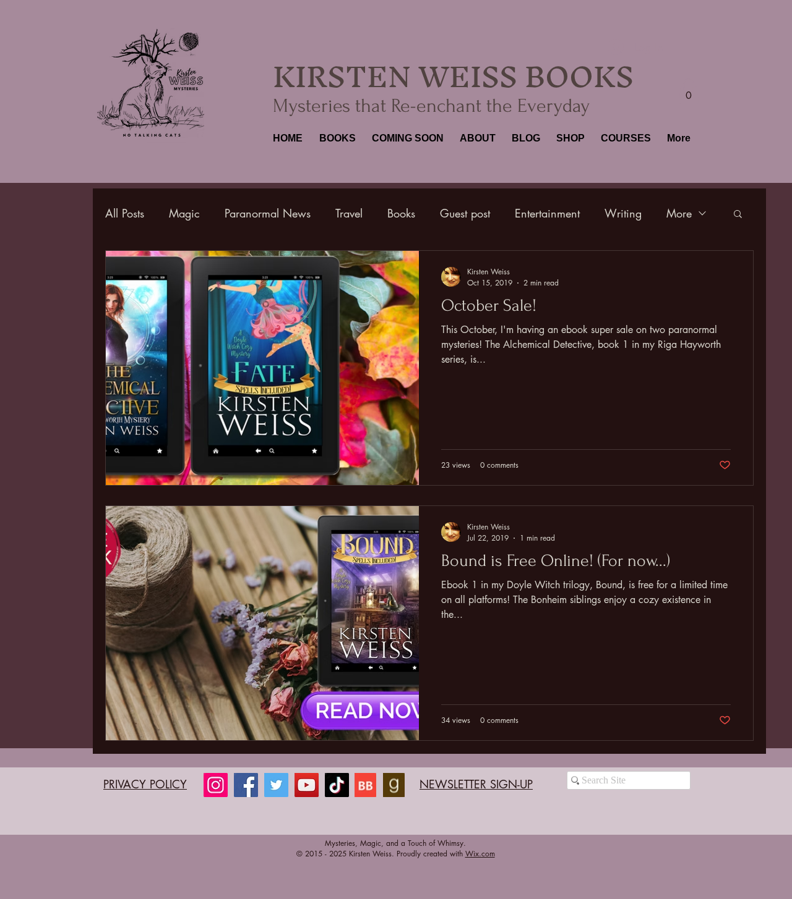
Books (401, 213)
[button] (336, 138)
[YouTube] (307, 785)
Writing (623, 213)
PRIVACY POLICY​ (145, 784)
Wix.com (480, 853)
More (679, 213)
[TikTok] (337, 785)
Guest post (465, 213)
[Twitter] (276, 785)
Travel (349, 213)
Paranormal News (268, 213)
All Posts (124, 213)
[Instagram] (216, 785)
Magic (184, 213)
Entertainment (547, 213)
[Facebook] (246, 785)
